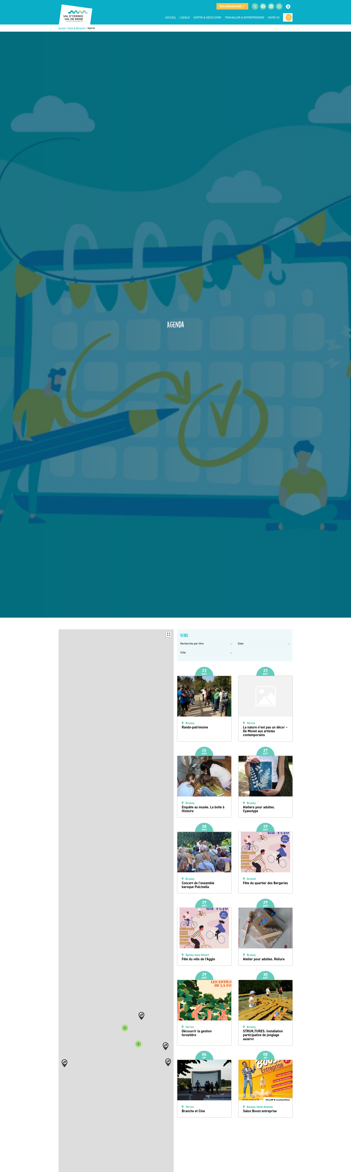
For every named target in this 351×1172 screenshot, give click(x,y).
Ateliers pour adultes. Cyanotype (259, 809)
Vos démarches (230, 6)
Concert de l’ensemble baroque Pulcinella (198, 885)
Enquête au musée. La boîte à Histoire (203, 809)
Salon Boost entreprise (260, 1111)
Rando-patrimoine (195, 727)
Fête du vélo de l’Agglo (198, 959)
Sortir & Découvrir (76, 28)
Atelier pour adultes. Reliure (264, 959)
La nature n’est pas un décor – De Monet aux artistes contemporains (265, 731)
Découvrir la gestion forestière (197, 1033)
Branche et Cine (193, 1111)
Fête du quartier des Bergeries (265, 883)
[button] (168, 634)
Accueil (170, 17)
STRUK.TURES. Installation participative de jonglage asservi (263, 1035)
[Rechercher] (289, 17)
